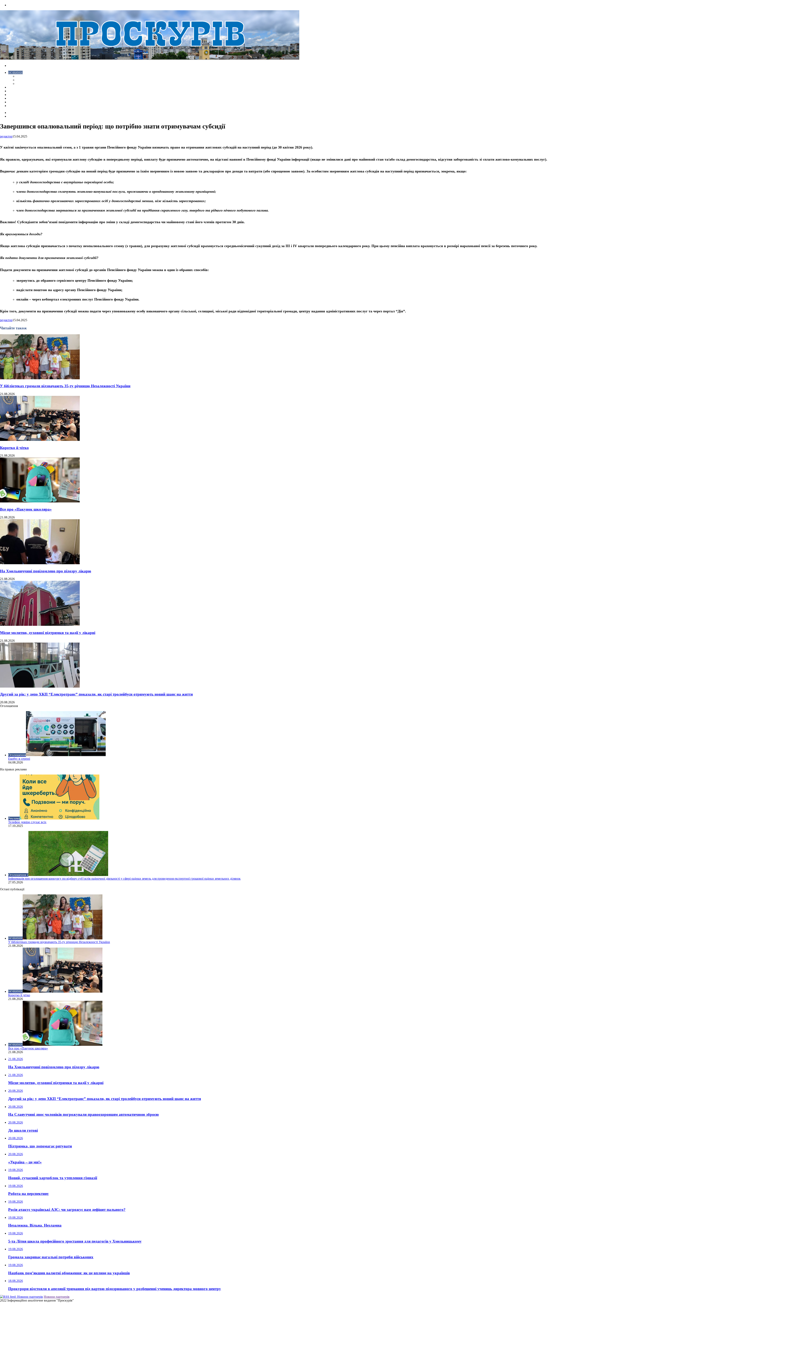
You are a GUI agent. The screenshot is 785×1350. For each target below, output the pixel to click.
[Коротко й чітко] (40, 439)
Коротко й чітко (14, 448)
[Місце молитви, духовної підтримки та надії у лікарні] (40, 624)
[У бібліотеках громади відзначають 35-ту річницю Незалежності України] (40, 378)
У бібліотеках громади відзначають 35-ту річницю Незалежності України (65, 386)
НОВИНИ (15, 72)
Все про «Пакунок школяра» (26, 509)
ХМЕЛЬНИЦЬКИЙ (22, 91)
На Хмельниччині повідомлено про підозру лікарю (45, 571)
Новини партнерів (57, 1296)
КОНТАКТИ (17, 105)
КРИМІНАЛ (25, 80)
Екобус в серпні (19, 758)
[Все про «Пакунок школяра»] (40, 501)
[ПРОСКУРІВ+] (149, 58)
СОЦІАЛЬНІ (17, 98)
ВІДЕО (13, 87)
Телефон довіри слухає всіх (27, 822)
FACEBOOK (17, 102)
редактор (6, 136)
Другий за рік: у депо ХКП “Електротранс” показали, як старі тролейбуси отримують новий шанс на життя (96, 694)
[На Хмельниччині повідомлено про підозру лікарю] (40, 563)
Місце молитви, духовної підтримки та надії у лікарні (47, 633)
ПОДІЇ (12, 94)
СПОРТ (21, 83)
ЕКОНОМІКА (26, 76)
